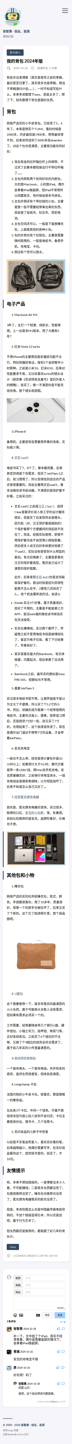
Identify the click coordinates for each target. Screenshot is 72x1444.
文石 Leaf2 (21, 457)
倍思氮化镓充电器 (26, 797)
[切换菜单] (65, 10)
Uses (13, 1246)
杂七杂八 (15, 52)
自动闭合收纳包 (25, 1058)
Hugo (10, 1430)
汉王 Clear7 (46, 506)
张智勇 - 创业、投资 (16, 31)
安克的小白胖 (34, 813)
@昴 (27, 1387)
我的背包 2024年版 (25, 61)
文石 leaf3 (42, 577)
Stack (11, 1434)
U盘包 (18, 993)
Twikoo (53, 1401)
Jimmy (20, 1434)
